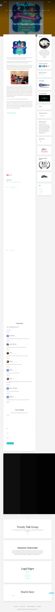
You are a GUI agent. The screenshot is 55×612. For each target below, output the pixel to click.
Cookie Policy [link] (27, 571)
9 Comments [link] (33, 27)
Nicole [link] (11, 352)
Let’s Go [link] (27, 533)
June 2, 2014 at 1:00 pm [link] (13, 336)
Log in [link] (39, 187)
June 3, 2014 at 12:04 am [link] (13, 327)
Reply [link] (8, 332)
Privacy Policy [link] (27, 573)
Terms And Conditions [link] (27, 575)
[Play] (44, 98)
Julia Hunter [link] (12, 335)
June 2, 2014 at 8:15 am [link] (13, 397)
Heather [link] (11, 361)
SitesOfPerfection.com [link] (35, 609)
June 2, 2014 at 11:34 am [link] (13, 353)
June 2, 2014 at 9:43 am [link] (13, 370)
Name (8, 428)
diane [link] (11, 378)
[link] (1, 5)
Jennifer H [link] (11, 396)
